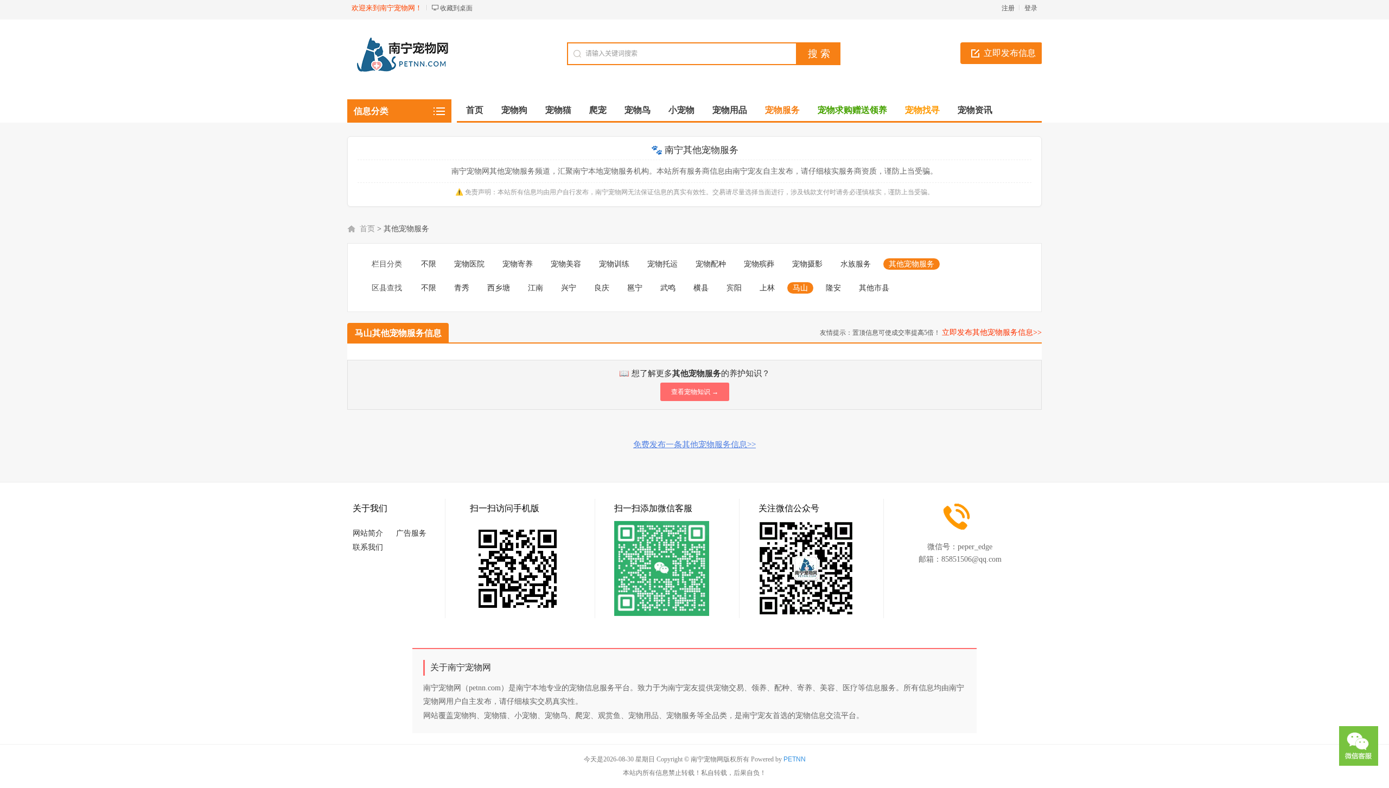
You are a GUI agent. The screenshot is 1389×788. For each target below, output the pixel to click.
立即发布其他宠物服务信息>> (992, 332)
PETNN (794, 759)
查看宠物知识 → (694, 392)
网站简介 (368, 533)
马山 (800, 288)
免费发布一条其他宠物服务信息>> (694, 444)
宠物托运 (662, 264)
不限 (428, 264)
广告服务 (411, 533)
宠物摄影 (807, 264)
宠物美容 (566, 264)
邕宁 (634, 288)
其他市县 (874, 288)
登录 (1030, 8)
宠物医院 (469, 264)
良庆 (601, 288)
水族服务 (855, 264)
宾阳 (734, 288)
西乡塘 (498, 288)
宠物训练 (614, 264)
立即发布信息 (1010, 53)
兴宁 (568, 288)
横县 (701, 288)
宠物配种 (711, 264)
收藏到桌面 (456, 8)
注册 (1008, 8)
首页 (474, 110)
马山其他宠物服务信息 (398, 333)
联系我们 (368, 547)
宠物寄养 (517, 264)
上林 (767, 288)
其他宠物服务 (911, 264)
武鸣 (668, 288)
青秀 (461, 288)
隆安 (833, 288)
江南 (535, 288)
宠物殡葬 (759, 264)
